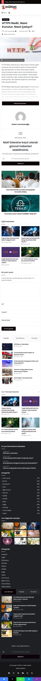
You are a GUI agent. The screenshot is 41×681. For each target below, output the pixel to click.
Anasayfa (4, 554)
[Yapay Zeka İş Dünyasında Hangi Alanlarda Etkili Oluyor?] (30, 231)
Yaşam (5, 513)
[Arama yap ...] (9, 12)
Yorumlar (34, 338)
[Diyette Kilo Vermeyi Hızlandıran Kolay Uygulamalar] (7, 533)
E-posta (4, 312)
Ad (3, 304)
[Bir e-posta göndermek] (15, 31)
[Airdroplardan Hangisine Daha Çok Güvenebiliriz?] (7, 363)
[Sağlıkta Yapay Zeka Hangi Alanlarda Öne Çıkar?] (30, 423)
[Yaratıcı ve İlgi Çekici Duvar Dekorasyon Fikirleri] (7, 372)
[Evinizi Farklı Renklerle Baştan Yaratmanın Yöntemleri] (33, 541)
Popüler (6, 338)
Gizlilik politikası (6, 586)
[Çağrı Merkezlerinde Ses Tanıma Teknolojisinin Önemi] (11, 252)
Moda (4, 501)
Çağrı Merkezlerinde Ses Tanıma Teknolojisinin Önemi (10, 261)
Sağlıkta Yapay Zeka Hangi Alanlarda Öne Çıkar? (29, 431)
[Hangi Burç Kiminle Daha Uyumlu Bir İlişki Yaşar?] (7, 541)
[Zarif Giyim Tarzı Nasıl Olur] (7, 380)
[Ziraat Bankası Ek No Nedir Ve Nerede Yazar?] (7, 355)
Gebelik (5, 495)
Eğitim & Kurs (7, 490)
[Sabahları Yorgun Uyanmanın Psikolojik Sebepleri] (20, 541)
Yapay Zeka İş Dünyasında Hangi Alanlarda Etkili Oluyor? (30, 240)
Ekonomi (5, 493)
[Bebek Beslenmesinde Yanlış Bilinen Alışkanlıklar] (33, 533)
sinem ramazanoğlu (9, 31)
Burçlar (5, 481)
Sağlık (4, 504)
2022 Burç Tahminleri (21, 344)
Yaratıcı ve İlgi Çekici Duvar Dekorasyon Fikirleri (23, 370)
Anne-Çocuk (6, 478)
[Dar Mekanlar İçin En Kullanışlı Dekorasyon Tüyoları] (7, 526)
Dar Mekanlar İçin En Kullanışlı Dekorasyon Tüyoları (23, 598)
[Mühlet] (9, 7)
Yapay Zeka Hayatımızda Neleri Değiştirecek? (18, 2)
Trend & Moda (7, 510)
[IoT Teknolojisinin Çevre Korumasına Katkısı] (30, 252)
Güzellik (5, 498)
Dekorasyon (6, 484)
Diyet (4, 487)
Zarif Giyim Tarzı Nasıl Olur (23, 378)
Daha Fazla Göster (20, 103)
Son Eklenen (20, 338)
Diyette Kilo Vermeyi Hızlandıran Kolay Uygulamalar (24, 623)
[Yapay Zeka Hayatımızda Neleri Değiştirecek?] (11, 231)
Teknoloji (5, 19)
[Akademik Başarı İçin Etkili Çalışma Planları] (20, 533)
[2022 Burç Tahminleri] (7, 346)
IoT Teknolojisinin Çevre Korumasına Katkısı (29, 260)
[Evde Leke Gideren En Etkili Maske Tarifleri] (20, 526)
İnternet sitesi (6, 320)
